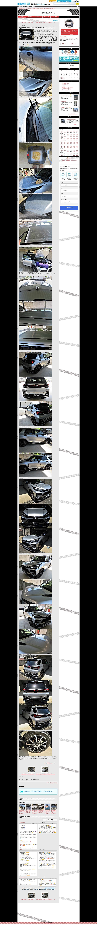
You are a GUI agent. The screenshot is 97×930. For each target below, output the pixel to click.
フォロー (64, 43)
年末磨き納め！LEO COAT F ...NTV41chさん (41, 811)
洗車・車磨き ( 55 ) (65, 83)
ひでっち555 (22, 822)
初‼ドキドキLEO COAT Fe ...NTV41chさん (28, 811)
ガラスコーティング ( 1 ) (66, 89)
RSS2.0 (69, 157)
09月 (68, 143)
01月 (61, 131)
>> (71, 68)
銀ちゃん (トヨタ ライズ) (71, 119)
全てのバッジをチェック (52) (72, 54)
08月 (65, 132)
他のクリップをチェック (73, 113)
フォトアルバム (38, 16)
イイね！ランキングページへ (52, 782)
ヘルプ (73, 1)
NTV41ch (61, 36)
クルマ (30, 8)
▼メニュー (55, 16)
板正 (21, 849)
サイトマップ (73, 160)
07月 (61, 132)
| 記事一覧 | (38, 22)
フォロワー (74, 43)
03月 (68, 131)
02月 (65, 138)
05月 (74, 131)
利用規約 (68, 160)
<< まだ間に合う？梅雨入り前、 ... (28, 22)
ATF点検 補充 (63, 101)
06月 (77, 131)
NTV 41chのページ (48, 13)
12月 (77, 136)
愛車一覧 (75, 124)
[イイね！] (55, 20)
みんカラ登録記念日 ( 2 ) (66, 88)
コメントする (50, 819)
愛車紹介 (30, 16)
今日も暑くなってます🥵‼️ (66, 107)
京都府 (65, 36)
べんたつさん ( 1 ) (65, 84)
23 (61, 77)
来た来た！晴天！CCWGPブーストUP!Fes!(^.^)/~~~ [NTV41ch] (45, 8)
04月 (71, 131)
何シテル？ (71, 34)
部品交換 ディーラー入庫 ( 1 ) (67, 87)
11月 (74, 136)
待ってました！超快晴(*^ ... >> (48, 22)
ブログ (27, 8)
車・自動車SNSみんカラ (21, 8)
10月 (71, 136)
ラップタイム (46, 16)
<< (67, 68)
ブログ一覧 (33, 8)
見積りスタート (69, 207)
